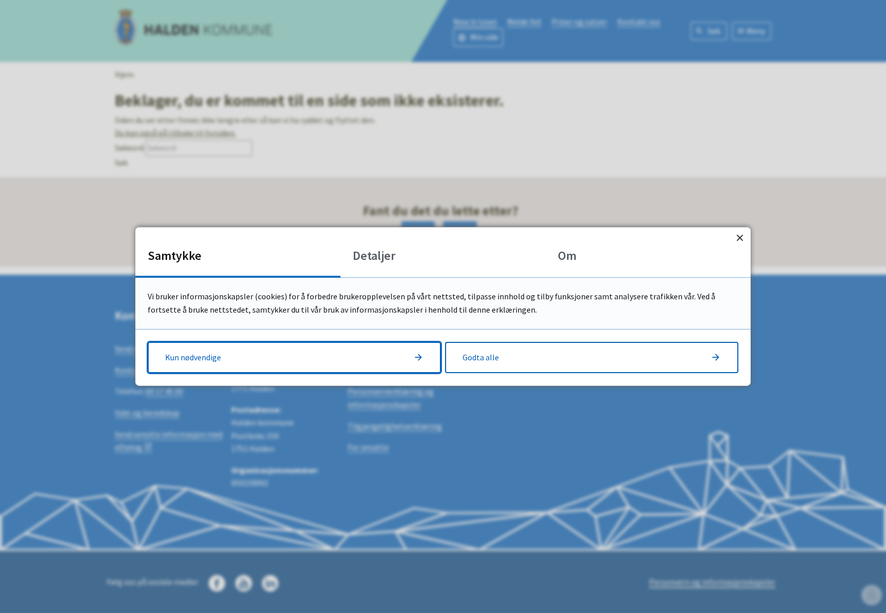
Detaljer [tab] (374, 255)
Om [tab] (567, 255)
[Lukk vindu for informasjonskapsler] (739, 238)
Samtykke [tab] (175, 255)
